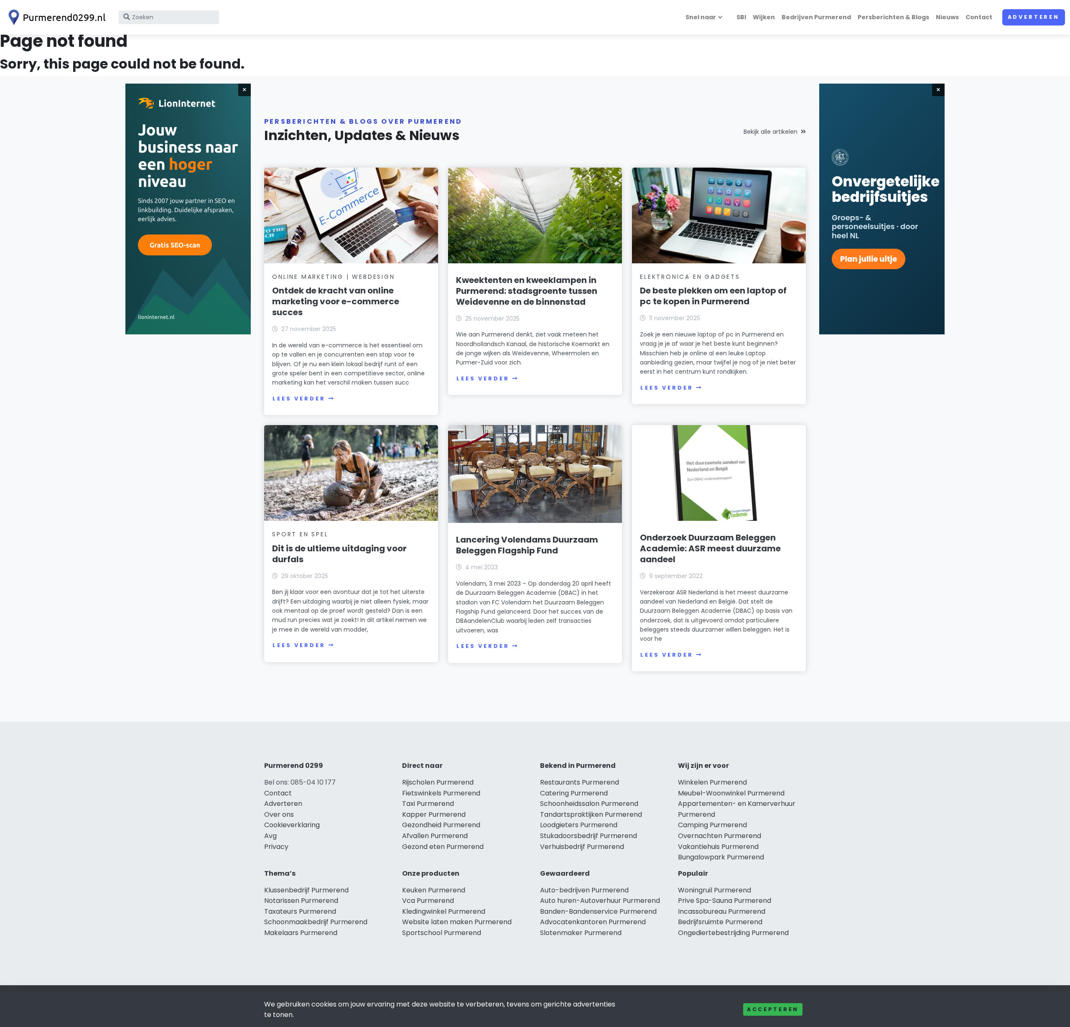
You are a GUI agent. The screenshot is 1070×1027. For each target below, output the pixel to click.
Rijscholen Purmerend (438, 782)
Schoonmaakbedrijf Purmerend (315, 922)
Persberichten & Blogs (893, 17)
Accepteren (773, 1009)
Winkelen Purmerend (712, 782)
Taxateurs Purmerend (300, 911)
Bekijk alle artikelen (770, 131)
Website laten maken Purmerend (457, 922)
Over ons (279, 814)
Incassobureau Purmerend (721, 911)
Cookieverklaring (292, 825)
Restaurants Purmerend (579, 782)
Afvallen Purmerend (435, 836)
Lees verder (299, 398)
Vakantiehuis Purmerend (718, 846)
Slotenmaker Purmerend (581, 933)
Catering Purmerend (574, 793)
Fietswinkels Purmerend (441, 793)
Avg (270, 836)
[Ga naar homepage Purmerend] (55, 17)
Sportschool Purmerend (441, 933)
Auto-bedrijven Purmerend (584, 890)
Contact (979, 17)
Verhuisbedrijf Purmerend (582, 846)
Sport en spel (300, 534)
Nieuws (947, 17)
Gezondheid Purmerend (441, 825)
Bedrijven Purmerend (816, 17)
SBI (741, 17)
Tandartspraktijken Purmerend (591, 814)
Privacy (276, 846)
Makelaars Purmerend (300, 933)
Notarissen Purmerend (301, 900)
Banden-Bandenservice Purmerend (598, 911)
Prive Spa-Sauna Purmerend (724, 900)
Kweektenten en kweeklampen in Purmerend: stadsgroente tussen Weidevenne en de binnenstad (526, 291)
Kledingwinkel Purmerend (443, 911)
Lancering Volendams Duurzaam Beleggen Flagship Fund (527, 545)
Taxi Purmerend (428, 803)
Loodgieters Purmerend (578, 825)
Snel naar (700, 17)
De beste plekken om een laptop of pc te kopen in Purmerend (713, 296)
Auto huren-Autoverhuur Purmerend (600, 900)
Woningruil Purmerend (714, 890)
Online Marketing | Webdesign (333, 277)
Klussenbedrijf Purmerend (306, 890)
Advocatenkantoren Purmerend (593, 922)
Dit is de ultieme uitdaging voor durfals (339, 554)
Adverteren (1034, 16)
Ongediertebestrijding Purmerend (733, 933)
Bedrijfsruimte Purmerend (720, 922)
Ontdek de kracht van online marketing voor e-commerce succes (335, 301)
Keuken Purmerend (433, 890)
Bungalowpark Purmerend (721, 857)
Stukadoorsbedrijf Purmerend (588, 836)
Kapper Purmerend (434, 814)
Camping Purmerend (712, 825)
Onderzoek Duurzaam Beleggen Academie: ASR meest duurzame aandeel (710, 548)
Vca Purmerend (428, 900)
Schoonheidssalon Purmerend (589, 803)
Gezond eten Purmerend (443, 846)
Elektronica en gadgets (690, 277)
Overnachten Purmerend (719, 836)
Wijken (764, 17)
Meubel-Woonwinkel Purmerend (731, 793)
